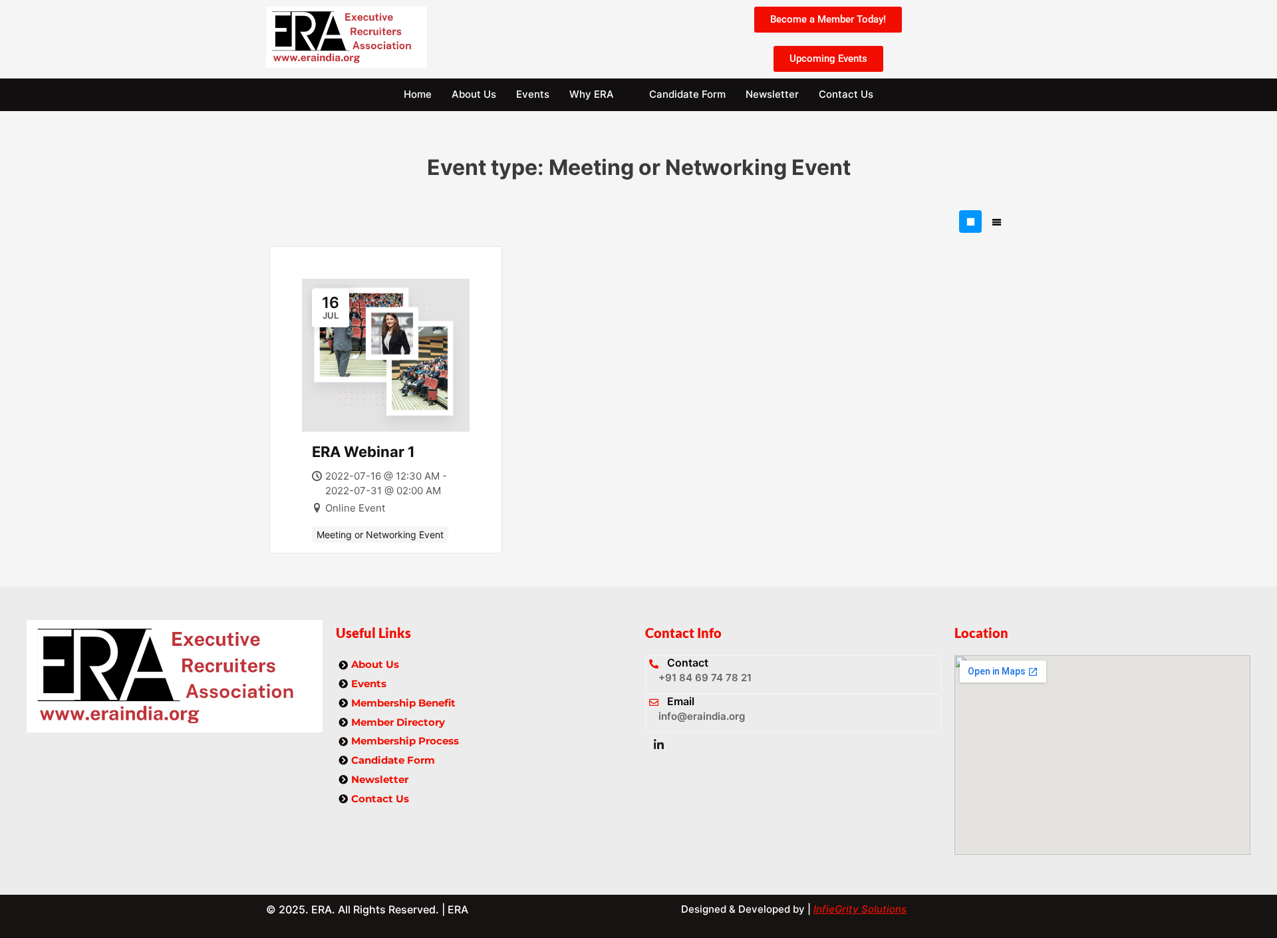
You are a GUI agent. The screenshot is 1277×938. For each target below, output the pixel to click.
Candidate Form (687, 94)
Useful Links (373, 633)
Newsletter (772, 94)
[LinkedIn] (658, 745)
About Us (474, 94)
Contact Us (846, 94)
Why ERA (591, 94)
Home (418, 94)
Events (532, 94)
